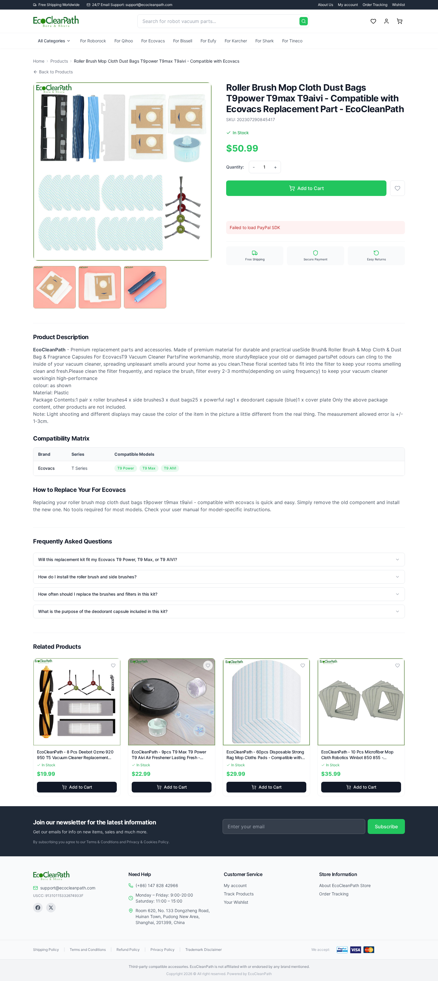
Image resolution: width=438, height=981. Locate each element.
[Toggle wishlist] (113, 665)
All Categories (51, 40)
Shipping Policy (46, 949)
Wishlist (398, 4)
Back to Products (56, 71)
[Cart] (399, 21)
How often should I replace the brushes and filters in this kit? (97, 594)
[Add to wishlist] (397, 188)
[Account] (386, 21)
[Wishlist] (373, 21)
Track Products (239, 893)
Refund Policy (128, 949)
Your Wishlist (236, 902)
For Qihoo (123, 40)
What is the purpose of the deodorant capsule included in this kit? (102, 611)
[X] (51, 907)
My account (348, 4)
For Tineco (292, 40)
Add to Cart (310, 188)
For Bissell (182, 40)
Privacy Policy (162, 949)
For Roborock (93, 40)
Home (38, 61)
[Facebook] (38, 907)
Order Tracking (375, 4)
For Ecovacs (153, 40)
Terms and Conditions (88, 949)
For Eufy (208, 40)
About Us (325, 4)
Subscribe (386, 826)
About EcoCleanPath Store (345, 885)
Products (59, 61)
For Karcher (236, 40)
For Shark (264, 40)
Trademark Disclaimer (203, 949)
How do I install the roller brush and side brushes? (87, 576)
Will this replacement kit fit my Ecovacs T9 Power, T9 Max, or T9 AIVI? (107, 559)
